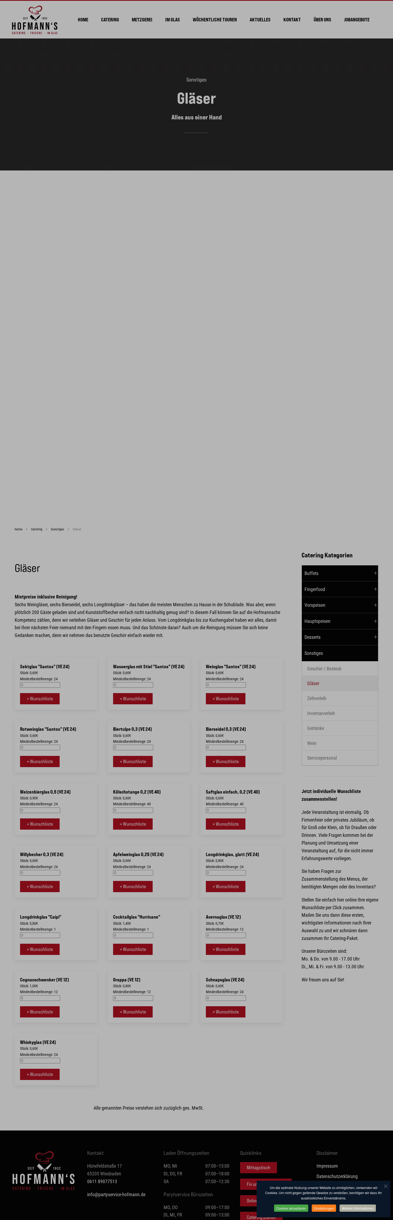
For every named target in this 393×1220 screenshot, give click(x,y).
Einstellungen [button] (324, 1208)
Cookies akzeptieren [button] (291, 1208)
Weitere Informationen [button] (358, 1208)
